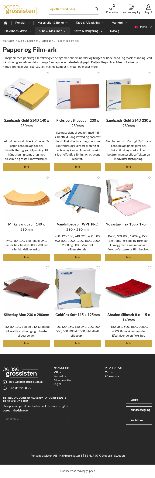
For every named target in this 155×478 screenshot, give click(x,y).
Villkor (57, 372)
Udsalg (114, 31)
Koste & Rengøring (86, 31)
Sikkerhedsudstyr (15, 31)
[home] (6, 23)
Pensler (20, 22)
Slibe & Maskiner (50, 31)
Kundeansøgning (131, 12)
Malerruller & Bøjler (50, 22)
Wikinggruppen (86, 471)
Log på (148, 12)
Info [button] (26, 166)
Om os (109, 372)
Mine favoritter (62, 380)
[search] (96, 9)
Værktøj (117, 22)
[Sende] (67, 419)
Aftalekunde (112, 376)
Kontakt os (112, 12)
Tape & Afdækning (88, 22)
